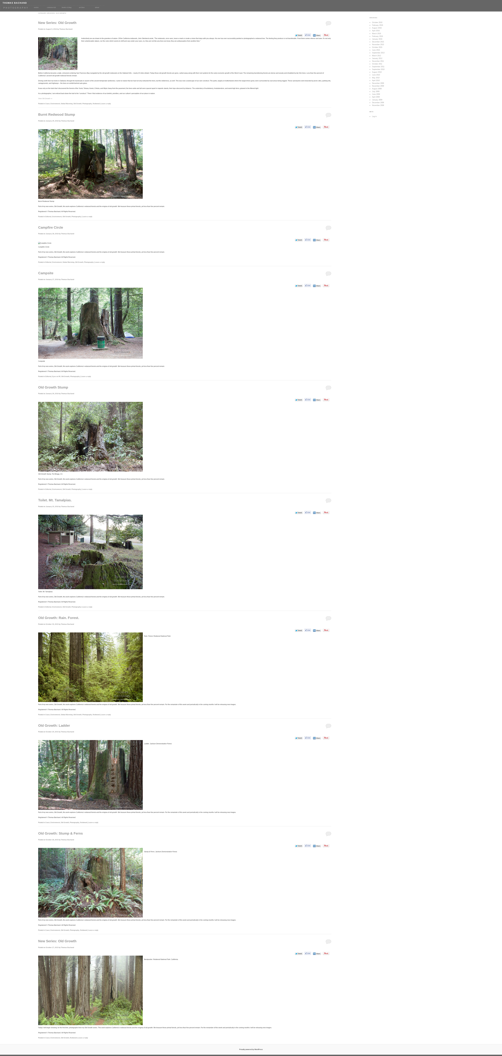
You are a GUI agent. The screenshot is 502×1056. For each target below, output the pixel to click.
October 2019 (377, 22)
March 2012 (376, 56)
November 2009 (378, 86)
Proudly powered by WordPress (251, 1049)
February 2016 (377, 36)
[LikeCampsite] (307, 285)
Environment (55, 104)
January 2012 (377, 58)
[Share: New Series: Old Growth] (317, 35)
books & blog (66, 7)
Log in (374, 116)
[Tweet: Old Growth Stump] (299, 399)
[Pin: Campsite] (326, 285)
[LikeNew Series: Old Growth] (307, 35)
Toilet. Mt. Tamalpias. (55, 500)
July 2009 (375, 91)
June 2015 (376, 50)
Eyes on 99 (56, 376)
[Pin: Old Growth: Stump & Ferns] (326, 845)
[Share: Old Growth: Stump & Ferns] (317, 846)
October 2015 (377, 47)
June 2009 (376, 94)
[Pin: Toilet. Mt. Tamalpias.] (326, 512)
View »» (45, 98)
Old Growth (77, 104)
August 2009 (377, 89)
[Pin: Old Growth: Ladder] (326, 737)
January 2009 (377, 100)
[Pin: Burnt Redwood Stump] (326, 127)
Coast (47, 104)
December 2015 (378, 42)
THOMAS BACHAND (15, 3)
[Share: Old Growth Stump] (317, 400)
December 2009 (378, 83)
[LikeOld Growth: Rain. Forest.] (307, 630)
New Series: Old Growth (57, 23)
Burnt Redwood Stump (56, 114)
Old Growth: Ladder (54, 725)
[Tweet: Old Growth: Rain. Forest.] (299, 630)
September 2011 (378, 67)
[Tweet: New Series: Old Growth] (299, 35)
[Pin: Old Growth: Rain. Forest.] (326, 630)
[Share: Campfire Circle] (317, 240)
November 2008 (378, 105)
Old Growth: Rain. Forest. (58, 618)
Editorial (48, 217)
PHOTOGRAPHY (16, 8)
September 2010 (378, 69)
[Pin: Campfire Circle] (326, 239)
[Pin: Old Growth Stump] (326, 399)
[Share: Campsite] (317, 285)
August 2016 (377, 28)
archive (82, 7)
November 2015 (378, 44)
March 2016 (376, 34)
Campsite (45, 273)
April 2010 (376, 80)
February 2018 (377, 25)
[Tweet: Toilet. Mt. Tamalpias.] (299, 512)
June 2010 (376, 75)
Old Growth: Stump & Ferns (60, 833)
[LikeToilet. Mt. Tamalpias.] (307, 512)
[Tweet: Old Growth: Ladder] (299, 738)
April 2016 (376, 31)
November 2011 (378, 61)
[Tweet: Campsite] (299, 285)
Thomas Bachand (65, 29)
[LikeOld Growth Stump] (307, 399)
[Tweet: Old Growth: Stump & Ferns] (299, 845)
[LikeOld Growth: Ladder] (307, 737)
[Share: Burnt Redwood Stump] (317, 127)
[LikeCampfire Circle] (307, 239)
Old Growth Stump (53, 387)
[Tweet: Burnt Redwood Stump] (299, 127)
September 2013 (378, 53)
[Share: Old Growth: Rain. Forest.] (317, 630)
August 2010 (377, 72)
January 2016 (377, 39)
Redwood (96, 104)
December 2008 (378, 103)
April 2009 (376, 97)
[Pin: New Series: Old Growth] (326, 35)
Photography (87, 104)
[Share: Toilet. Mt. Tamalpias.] (317, 512)
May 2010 (376, 78)
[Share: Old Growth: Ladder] (317, 738)
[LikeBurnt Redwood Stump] (307, 127)
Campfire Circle (50, 227)
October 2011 (377, 64)
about (97, 7)
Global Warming (67, 104)
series (36, 7)
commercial (51, 7)
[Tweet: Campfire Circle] (299, 240)
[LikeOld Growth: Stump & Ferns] (307, 845)
